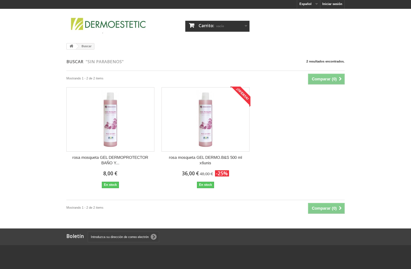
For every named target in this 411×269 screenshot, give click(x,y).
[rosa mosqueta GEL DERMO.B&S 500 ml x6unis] (205, 119)
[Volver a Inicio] (71, 46)
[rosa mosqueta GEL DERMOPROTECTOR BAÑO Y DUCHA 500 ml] (110, 119)
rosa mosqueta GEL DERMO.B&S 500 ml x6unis (205, 160)
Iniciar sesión (332, 4)
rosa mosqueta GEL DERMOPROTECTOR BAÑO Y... (110, 160)
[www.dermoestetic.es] (110, 24)
